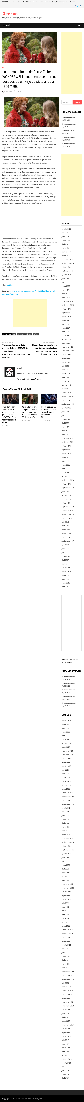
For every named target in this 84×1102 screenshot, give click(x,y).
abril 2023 (65, 377)
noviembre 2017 (67, 533)
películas (28, 334)
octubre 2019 (66, 503)
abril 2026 (65, 244)
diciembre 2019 (67, 499)
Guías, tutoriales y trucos (60, 2)
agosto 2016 (66, 571)
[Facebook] (75, 6)
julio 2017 (65, 548)
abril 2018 (65, 526)
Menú (8, 25)
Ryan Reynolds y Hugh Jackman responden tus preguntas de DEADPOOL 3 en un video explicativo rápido (10, 415)
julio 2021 (65, 457)
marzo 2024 (65, 335)
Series (41, 2)
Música (35, 2)
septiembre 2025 (67, 271)
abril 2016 (65, 586)
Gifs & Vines (27, 2)
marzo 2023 (65, 381)
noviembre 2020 (67, 480)
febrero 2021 (66, 476)
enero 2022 (65, 434)
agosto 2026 (66, 229)
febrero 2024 (66, 339)
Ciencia (72, 2)
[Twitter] (78, 6)
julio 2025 (65, 278)
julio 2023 (65, 366)
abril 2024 (65, 332)
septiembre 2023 (67, 358)
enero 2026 (65, 255)
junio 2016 (65, 579)
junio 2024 (65, 324)
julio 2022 (65, 411)
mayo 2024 (65, 328)
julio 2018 (65, 522)
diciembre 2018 (67, 510)
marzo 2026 (65, 248)
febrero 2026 (66, 252)
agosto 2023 (66, 362)
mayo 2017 (65, 556)
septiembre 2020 (67, 488)
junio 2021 (65, 461)
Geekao (10, 13)
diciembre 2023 (67, 347)
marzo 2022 (65, 427)
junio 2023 (65, 370)
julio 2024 (65, 320)
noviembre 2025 (67, 263)
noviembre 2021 (67, 442)
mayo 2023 (65, 373)
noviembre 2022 (67, 396)
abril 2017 (65, 560)
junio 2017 (65, 552)
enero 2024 (65, 343)
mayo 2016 (65, 583)
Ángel (10, 91)
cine (14, 334)
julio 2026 (65, 233)
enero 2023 (65, 389)
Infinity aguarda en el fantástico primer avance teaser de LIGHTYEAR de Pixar (49, 412)
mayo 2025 (65, 286)
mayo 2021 (65, 465)
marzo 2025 (65, 290)
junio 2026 (65, 236)
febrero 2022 (66, 430)
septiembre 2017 (67, 541)
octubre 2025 (66, 267)
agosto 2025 (66, 274)
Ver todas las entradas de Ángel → (29, 379)
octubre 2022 (66, 400)
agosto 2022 (66, 408)
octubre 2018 (66, 518)
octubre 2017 (66, 537)
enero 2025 (65, 297)
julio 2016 (65, 575)
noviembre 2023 (67, 351)
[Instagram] (80, 6)
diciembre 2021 (67, 438)
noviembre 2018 (67, 514)
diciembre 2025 (67, 259)
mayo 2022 (65, 419)
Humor (47, 2)
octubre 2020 (66, 484)
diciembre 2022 (67, 392)
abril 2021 (65, 468)
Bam (40, 1099)
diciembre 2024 (67, 301)
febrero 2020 (66, 495)
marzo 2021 (65, 472)
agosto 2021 (66, 453)
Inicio (14, 2)
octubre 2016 (66, 567)
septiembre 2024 (67, 312)
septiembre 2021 (67, 449)
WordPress (34, 1099)
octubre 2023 (66, 354)
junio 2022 (65, 415)
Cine (19, 2)
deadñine (8, 285)
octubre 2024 (66, 309)
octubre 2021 (66, 446)
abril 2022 (65, 423)
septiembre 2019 (67, 507)
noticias (20, 334)
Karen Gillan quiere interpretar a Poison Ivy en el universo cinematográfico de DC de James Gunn (29, 412)
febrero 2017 (66, 564)
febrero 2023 (66, 385)
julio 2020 (65, 491)
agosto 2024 (66, 316)
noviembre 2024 (67, 305)
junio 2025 (65, 282)
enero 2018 (65, 529)
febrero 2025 (66, 293)
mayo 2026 (65, 240)
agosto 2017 (66, 545)
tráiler (36, 334)
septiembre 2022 (67, 404)
